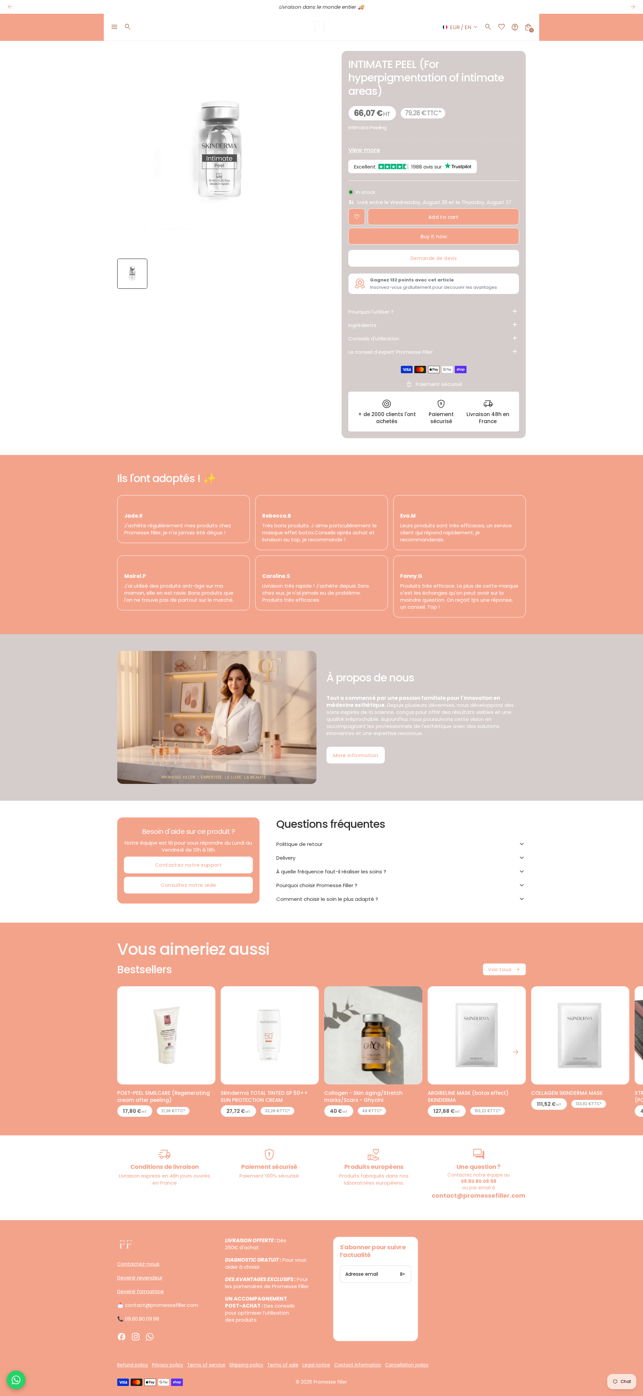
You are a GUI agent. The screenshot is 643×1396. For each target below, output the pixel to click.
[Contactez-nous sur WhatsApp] (16, 1380)
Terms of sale (282, 1365)
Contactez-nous (138, 1263)
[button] (132, 274)
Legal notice (316, 1365)
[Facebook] (121, 1336)
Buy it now (434, 236)
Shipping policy (246, 1365)
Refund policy (132, 1365)
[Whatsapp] (149, 1336)
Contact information (357, 1365)
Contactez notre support (188, 864)
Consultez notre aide (188, 884)
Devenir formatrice (140, 1291)
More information (355, 755)
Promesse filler (330, 1382)
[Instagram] (135, 1336)
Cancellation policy (407, 1365)
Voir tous (504, 969)
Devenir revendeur (139, 1277)
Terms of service (206, 1365)
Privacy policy (167, 1365)
